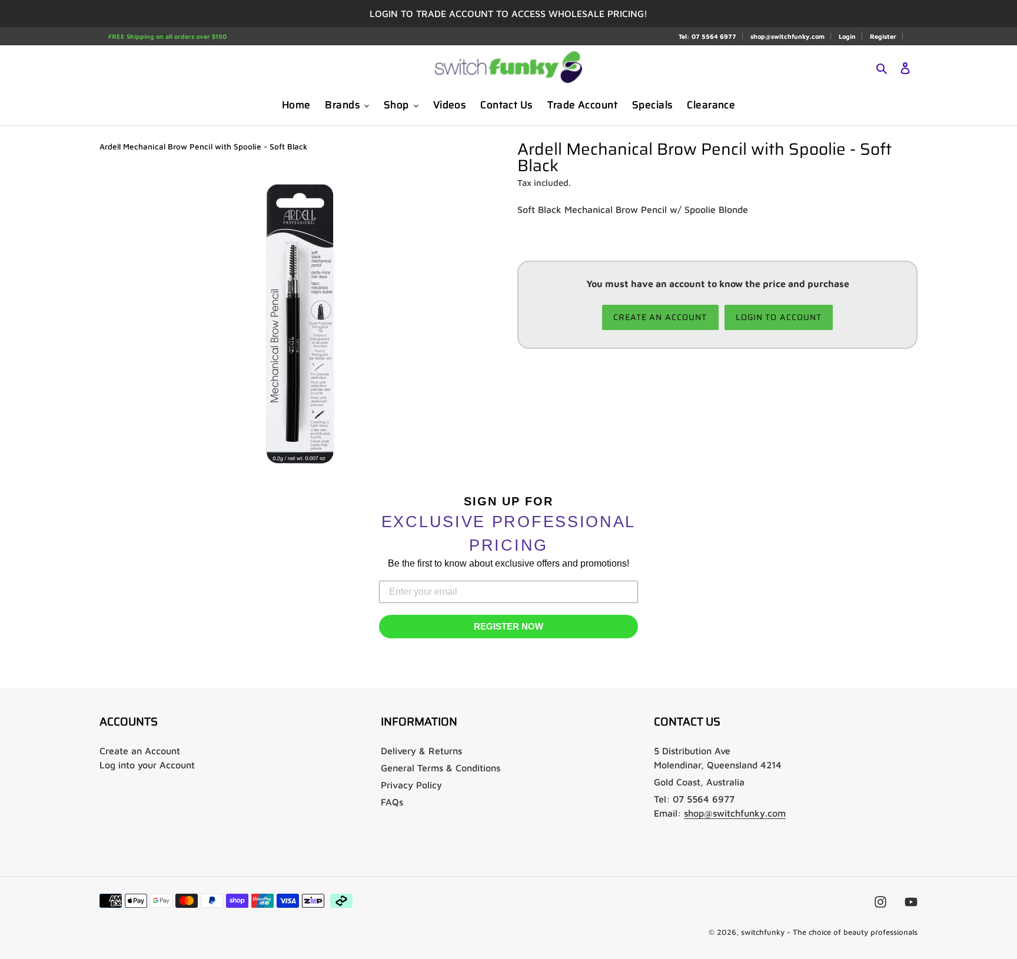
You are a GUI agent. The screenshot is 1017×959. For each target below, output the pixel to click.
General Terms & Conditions (440, 767)
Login (847, 36)
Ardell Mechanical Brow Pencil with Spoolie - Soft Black (203, 146)
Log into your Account (147, 765)
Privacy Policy (411, 785)
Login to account (779, 317)
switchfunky (763, 932)
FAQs (392, 802)
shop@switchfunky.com (787, 36)
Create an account (660, 317)
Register (883, 36)
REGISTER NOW (508, 626)
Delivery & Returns (421, 750)
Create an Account (139, 750)
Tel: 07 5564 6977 (707, 36)
